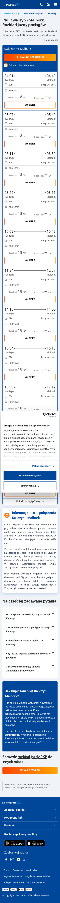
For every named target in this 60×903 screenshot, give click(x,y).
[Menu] (55, 4)
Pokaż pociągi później (28, 501)
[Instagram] (12, 859)
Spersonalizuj (28, 485)
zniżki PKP (27, 717)
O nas (6, 870)
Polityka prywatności (14, 882)
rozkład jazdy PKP (32, 757)
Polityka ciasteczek (36, 882)
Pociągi (52, 13)
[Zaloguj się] (48, 4)
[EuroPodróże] (11, 802)
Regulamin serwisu (13, 876)
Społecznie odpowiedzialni (25, 870)
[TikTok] (24, 859)
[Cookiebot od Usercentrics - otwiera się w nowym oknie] (43, 415)
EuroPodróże (12, 734)
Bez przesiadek (48, 85)
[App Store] (35, 843)
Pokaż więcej (51, 40)
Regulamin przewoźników (37, 876)
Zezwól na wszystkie (30, 475)
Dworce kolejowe (33, 13)
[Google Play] (14, 843)
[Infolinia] (41, 4)
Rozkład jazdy (11, 13)
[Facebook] (6, 859)
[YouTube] (18, 859)
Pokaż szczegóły (41, 465)
